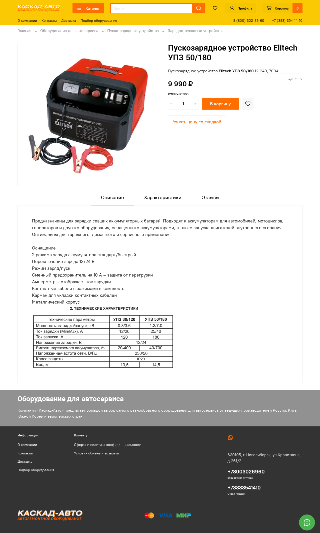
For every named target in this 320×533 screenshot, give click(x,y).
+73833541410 (244, 487)
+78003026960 (246, 471)
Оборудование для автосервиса (69, 30)
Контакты (49, 20)
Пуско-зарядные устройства (133, 30)
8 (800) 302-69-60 (248, 20)
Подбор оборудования (98, 20)
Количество (178, 94)
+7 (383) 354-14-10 (287, 20)
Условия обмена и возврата (96, 453)
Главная (24, 30)
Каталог (93, 8)
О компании (27, 20)
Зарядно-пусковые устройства (196, 30)
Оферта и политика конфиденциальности (107, 444)
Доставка (68, 20)
